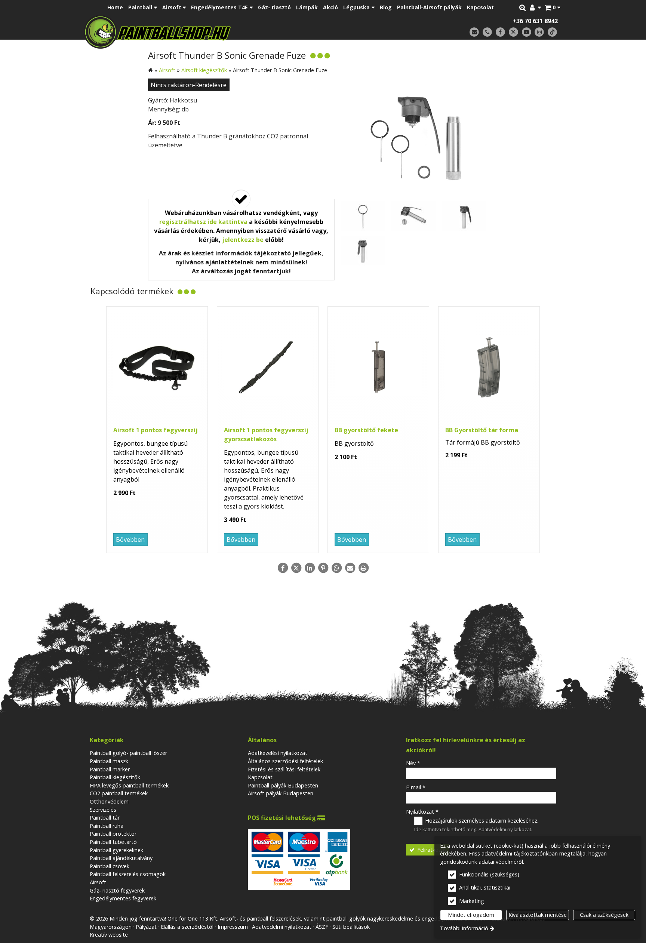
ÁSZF (322, 926)
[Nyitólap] (210, 32)
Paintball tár (105, 817)
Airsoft (98, 882)
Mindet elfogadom (471, 914)
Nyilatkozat (422, 811)
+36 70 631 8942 (535, 21)
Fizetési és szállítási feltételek (284, 769)
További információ (464, 928)
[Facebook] (500, 32)
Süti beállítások (351, 926)
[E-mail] (474, 32)
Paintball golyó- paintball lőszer (128, 752)
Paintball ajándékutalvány (121, 857)
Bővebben (130, 539)
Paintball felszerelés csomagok (128, 874)
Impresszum (233, 926)
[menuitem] (552, 7)
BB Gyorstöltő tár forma (481, 430)
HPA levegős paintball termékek (129, 785)
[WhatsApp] (336, 568)
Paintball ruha (106, 825)
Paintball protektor (113, 833)
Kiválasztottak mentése (537, 914)
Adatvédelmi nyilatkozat (505, 829)
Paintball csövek (109, 866)
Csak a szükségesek (604, 914)
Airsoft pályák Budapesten (280, 793)
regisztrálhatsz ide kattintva (203, 222)
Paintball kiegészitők (115, 777)
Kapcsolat (260, 777)
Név (413, 763)
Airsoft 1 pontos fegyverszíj (155, 430)
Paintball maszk (109, 761)
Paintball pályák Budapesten (283, 785)
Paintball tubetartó (113, 841)
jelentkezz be (243, 240)
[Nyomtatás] (363, 568)
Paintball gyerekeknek (116, 850)
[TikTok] (552, 32)
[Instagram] (539, 32)
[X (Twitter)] (513, 32)
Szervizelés (103, 809)
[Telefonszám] (487, 32)
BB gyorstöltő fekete (366, 430)
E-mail (415, 787)
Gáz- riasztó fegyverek (117, 890)
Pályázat (146, 926)
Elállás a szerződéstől (187, 926)
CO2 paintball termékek (119, 793)
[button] (552, 7)
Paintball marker (110, 769)
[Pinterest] (323, 568)
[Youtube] (526, 32)
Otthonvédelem (109, 801)
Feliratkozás (431, 849)
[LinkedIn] (310, 568)
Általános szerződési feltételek (285, 761)
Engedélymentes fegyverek (123, 898)
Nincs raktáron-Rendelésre (189, 85)
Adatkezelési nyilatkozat (277, 752)
